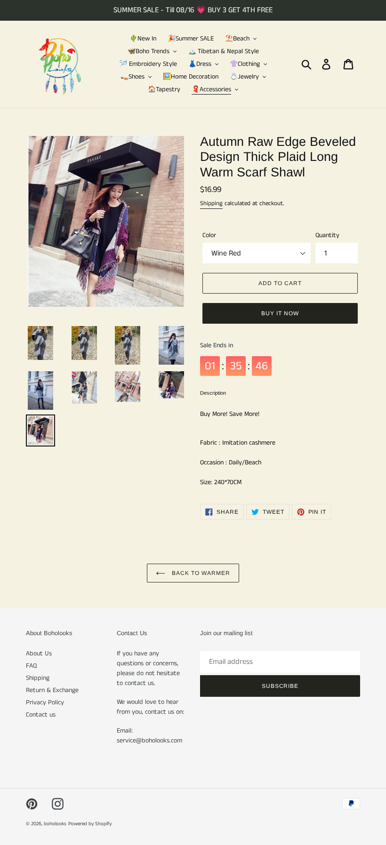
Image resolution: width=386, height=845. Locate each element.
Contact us (41, 714)
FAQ (31, 665)
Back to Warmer (200, 573)
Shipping (211, 203)
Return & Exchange (52, 690)
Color (209, 235)
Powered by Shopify (90, 824)
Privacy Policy (45, 702)
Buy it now (280, 313)
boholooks (55, 824)
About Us (39, 653)
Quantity (327, 235)
